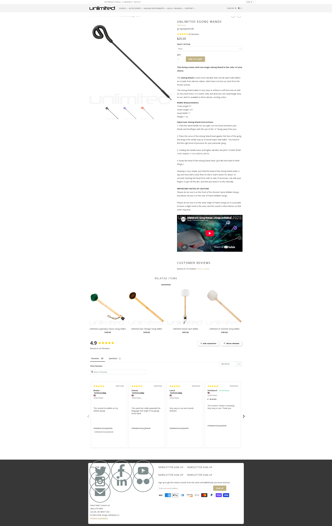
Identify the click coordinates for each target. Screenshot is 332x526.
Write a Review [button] (232, 343)
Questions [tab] (113, 358)
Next (244, 415)
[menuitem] (123, 8)
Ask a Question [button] (209, 343)
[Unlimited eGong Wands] (131, 61)
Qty (179, 55)
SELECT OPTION (183, 44)
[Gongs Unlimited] (102, 8)
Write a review (203, 268)
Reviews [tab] (95, 358)
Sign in (230, 8)
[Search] (236, 8)
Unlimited (181, 25)
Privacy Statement (99, 518)
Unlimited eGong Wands (103, 428)
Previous (88, 415)
